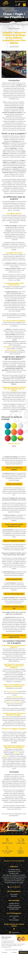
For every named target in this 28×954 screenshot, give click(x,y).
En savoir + (13, 829)
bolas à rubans (10, 702)
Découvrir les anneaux (14, 484)
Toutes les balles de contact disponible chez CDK (14, 525)
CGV (14, 918)
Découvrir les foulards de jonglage (14, 468)
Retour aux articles (14, 28)
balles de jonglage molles (16, 696)
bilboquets (5, 756)
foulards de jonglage (12, 691)
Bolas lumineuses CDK (14, 579)
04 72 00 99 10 (21, 1)
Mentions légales (14, 920)
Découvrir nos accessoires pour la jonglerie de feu (14, 636)
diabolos (18, 702)
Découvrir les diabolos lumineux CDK (14, 607)
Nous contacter (14, 916)
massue (16, 752)
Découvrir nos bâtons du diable (14, 541)
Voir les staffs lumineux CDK (14, 594)
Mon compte (14, 894)
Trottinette (15, 932)
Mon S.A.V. (14, 896)
